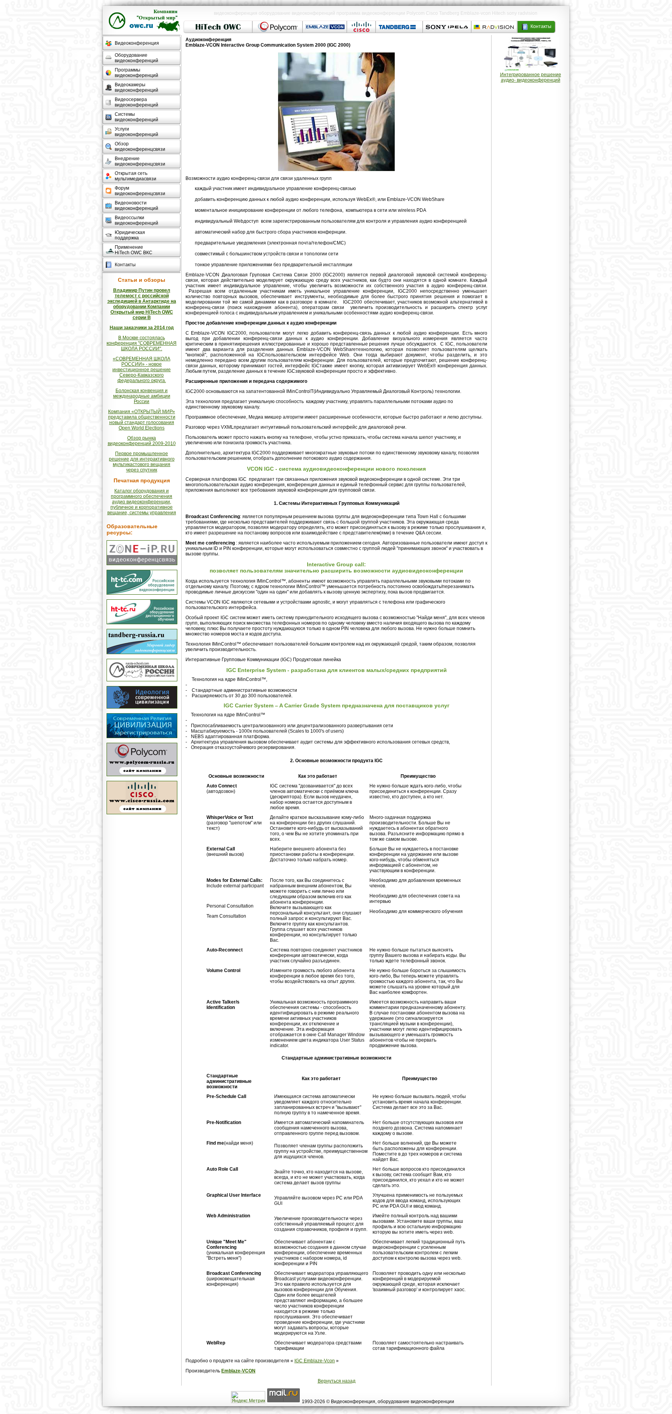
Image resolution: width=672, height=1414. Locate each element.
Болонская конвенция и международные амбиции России (141, 396)
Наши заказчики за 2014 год (142, 327)
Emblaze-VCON (238, 1371)
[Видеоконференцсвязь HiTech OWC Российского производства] (142, 563)
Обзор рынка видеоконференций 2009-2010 (142, 440)
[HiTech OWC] (142, 593)
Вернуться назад (336, 1381)
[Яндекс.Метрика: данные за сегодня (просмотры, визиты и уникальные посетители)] (248, 1397)
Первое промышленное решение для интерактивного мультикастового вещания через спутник (142, 462)
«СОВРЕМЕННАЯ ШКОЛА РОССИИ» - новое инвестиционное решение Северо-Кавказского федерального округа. (141, 369)
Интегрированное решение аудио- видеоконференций (530, 77)
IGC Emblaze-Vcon (314, 1360)
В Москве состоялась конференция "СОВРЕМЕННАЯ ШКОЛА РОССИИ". (142, 343)
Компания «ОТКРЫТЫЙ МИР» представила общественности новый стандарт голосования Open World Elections (141, 420)
